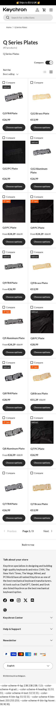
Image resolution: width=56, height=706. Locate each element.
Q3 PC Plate (9, 227)
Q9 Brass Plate (39, 282)
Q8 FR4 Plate (9, 393)
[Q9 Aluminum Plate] (13, 321)
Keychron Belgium (17, 676)
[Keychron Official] (5, 610)
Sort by (7, 69)
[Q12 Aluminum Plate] (42, 152)
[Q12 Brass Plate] (42, 96)
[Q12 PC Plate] (13, 152)
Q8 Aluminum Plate (13, 448)
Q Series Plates (20, 27)
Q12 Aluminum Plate (38, 170)
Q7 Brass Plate (39, 503)
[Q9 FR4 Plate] (13, 266)
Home (9, 27)
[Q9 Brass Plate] (42, 266)
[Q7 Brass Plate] (42, 487)
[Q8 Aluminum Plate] (13, 432)
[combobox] (28, 17)
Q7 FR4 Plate (9, 503)
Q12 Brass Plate (39, 113)
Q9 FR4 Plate (9, 282)
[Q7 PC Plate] (42, 432)
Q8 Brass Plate (39, 393)
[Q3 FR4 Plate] (13, 96)
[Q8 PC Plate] (42, 321)
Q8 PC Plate (37, 338)
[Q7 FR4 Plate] (13, 487)
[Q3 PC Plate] (13, 211)
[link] (11, 531)
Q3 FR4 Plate (9, 113)
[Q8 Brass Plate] (42, 376)
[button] (44, 10)
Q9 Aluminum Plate (13, 338)
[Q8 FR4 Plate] (13, 376)
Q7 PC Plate (37, 448)
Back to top (28, 544)
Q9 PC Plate (37, 227)
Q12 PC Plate (10, 168)
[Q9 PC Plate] (42, 211)
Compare (39, 62)
